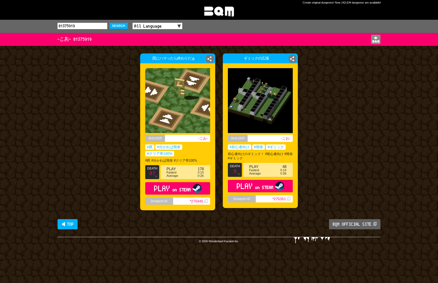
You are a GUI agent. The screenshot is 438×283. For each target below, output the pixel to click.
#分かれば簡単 (168, 147)
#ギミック (276, 147)
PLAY (172, 188)
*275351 (279, 199)
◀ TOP (67, 224)
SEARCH (118, 26)
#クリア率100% (159, 154)
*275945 (196, 201)
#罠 (150, 147)
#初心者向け (239, 147)
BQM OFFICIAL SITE (352, 224)
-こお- (203, 138)
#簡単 (258, 147)
